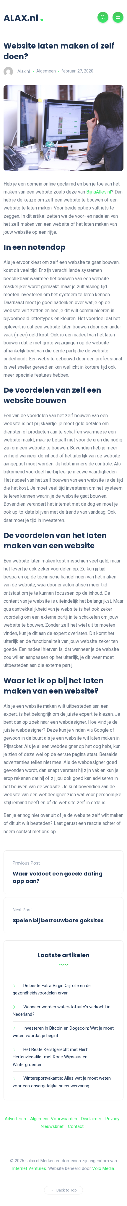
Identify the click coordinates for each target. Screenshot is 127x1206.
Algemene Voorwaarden (53, 1118)
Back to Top (66, 1190)
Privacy (112, 1118)
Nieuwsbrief (52, 1126)
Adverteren (15, 1118)
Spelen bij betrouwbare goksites (58, 920)
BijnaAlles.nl (98, 192)
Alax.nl (23, 71)
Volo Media (103, 1168)
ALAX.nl (24, 17)
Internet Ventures (29, 1168)
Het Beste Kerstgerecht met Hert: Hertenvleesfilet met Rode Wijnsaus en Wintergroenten (50, 1057)
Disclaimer (91, 1118)
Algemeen (46, 71)
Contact (76, 1126)
